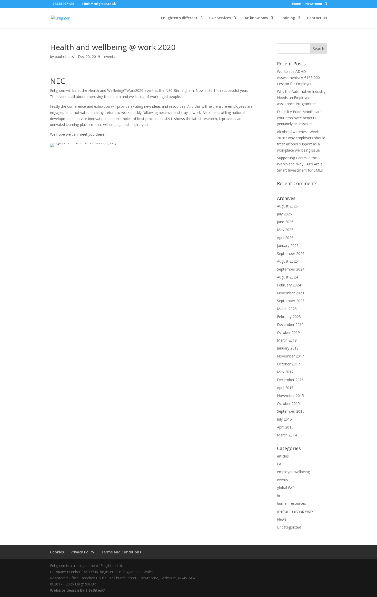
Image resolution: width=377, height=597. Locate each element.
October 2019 (288, 332)
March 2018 (287, 340)
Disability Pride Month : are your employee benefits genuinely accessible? (299, 117)
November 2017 (290, 356)
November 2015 (290, 395)
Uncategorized (289, 527)
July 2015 (284, 419)
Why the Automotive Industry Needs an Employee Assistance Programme (301, 97)
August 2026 (287, 206)
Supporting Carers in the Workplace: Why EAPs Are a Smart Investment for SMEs (300, 164)
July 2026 (284, 214)
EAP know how (255, 18)
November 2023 (290, 293)
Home (296, 4)
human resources (291, 503)
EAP (280, 463)
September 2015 (290, 411)
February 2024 (289, 285)
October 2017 (288, 364)
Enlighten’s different (179, 18)
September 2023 (290, 300)
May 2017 (285, 371)
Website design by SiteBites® (77, 590)
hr (278, 495)
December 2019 (290, 324)
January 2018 (288, 348)
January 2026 (288, 245)
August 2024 (287, 277)
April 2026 (285, 237)
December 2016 (290, 379)
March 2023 (287, 308)
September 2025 (290, 253)
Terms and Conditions (121, 552)
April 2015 (285, 427)
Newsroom (313, 4)
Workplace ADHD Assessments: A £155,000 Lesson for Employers (298, 77)
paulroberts (64, 56)
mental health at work (295, 511)
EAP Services (220, 18)
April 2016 (285, 387)
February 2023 (289, 316)
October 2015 (288, 403)
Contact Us (317, 18)
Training (287, 18)
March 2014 (287, 435)
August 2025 (287, 261)
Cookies (57, 552)
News (281, 519)
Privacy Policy (82, 552)
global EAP (286, 487)
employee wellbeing (293, 471)
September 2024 (290, 269)
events (109, 56)
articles (283, 456)
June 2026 (285, 221)
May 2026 (285, 229)
